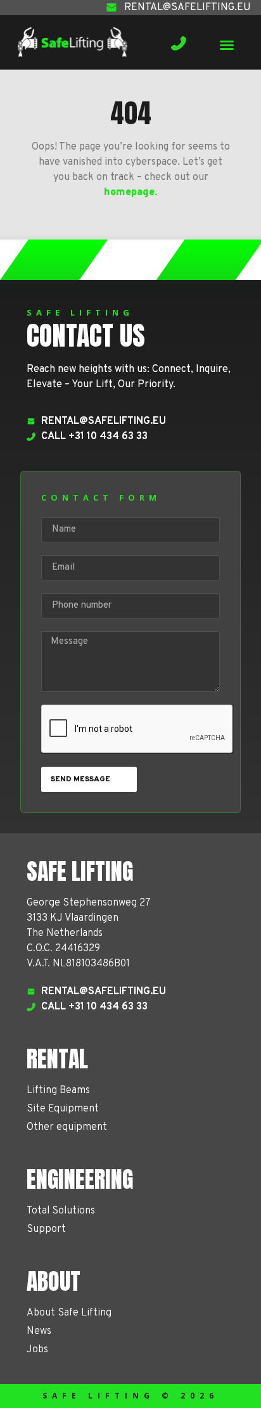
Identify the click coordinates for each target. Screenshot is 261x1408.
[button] (226, 45)
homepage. (130, 192)
